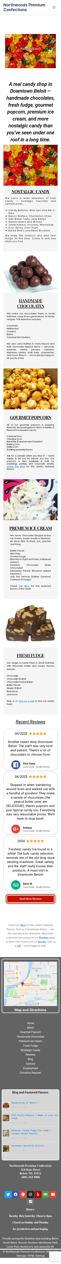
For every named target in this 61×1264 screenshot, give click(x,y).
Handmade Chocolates (30, 1036)
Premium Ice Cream (30, 1041)
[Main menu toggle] (54, 7)
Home (30, 1023)
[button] (9, 49)
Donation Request (30, 1072)
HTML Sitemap (36, 1255)
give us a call (26, 701)
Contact (30, 1063)
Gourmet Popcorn (30, 1032)
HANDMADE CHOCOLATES (30, 303)
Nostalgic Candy (30, 1050)
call (19, 945)
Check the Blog (16, 466)
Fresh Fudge (30, 1045)
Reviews (43, 937)
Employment (30, 1068)
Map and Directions (30, 1010)
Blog (26, 586)
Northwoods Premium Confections (24, 7)
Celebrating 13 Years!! (25, 1103)
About (30, 1027)
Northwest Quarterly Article (28, 1146)
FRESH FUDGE (30, 655)
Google (42, 941)
